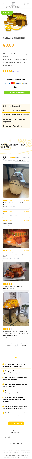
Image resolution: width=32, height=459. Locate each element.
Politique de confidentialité (23, 450)
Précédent (8, 345)
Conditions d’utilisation (10, 457)
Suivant (24, 345)
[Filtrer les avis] (27, 160)
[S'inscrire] (27, 437)
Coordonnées (24, 455)
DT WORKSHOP (10, 450)
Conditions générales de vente (12, 452)
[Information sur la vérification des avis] (3, 160)
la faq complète (16, 423)
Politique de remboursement (12, 455)
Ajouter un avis (21, 160)
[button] (3, 4)
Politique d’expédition (23, 457)
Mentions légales (25, 452)
